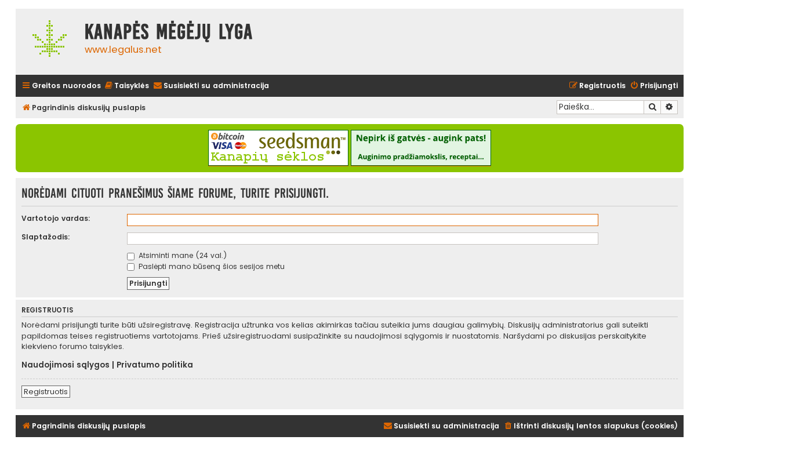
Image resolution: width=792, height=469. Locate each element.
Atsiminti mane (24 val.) (181, 255)
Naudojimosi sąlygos (65, 365)
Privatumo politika (155, 365)
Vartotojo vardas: (55, 218)
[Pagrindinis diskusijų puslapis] (47, 42)
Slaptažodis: (45, 237)
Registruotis (46, 391)
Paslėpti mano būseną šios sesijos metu (210, 266)
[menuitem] (126, 86)
